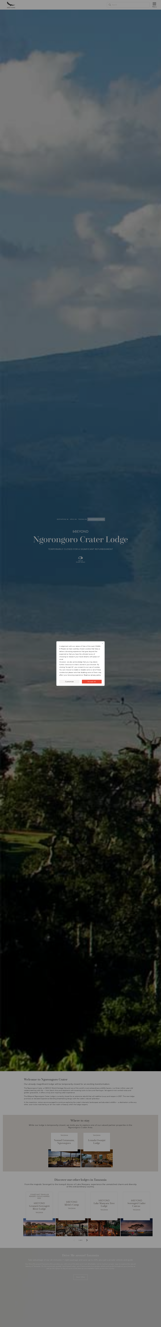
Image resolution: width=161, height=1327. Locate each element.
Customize (69, 681)
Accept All (92, 681)
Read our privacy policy (92, 675)
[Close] (102, 643)
